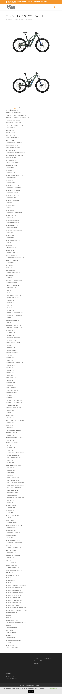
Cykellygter (9, 210)
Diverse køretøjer (10, 255)
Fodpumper (9, 300)
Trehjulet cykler (10, 615)
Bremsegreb (9, 150)
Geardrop (8, 322)
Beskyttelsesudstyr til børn (13, 142)
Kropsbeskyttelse (10, 405)
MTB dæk (8, 435)
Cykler (8, 242)
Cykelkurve (9, 205)
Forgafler (8, 305)
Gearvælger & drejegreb (12, 327)
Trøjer (7, 617)
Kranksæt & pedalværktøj (13, 402)
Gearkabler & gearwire (12, 325)
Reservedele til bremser (12, 487)
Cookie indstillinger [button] (52, 688)
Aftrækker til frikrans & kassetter (15, 115)
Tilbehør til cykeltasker (12, 602)
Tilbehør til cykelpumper (12, 600)
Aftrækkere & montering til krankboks (16, 117)
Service (8, 517)
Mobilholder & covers (12, 430)
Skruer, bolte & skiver (12, 532)
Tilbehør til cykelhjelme (12, 595)
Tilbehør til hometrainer (12, 605)
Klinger (8, 385)
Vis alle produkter (39, 661)
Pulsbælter (9, 462)
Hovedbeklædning (11, 352)
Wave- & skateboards (12, 647)
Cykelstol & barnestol (12, 220)
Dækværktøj (9, 250)
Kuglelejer (9, 410)
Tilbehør (8, 582)
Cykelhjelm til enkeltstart (13, 190)
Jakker (7, 355)
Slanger (8, 537)
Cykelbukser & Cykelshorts (13, 175)
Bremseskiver (9, 157)
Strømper (8, 557)
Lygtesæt (8, 427)
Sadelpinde (9, 507)
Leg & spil (8, 417)
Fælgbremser (9, 287)
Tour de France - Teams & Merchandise (17, 610)
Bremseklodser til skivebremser (14, 155)
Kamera (8, 360)
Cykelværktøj (9, 237)
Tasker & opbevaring (11, 575)
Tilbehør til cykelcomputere (13, 592)
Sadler (8, 512)
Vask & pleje (9, 635)
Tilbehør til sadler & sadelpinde (14, 607)
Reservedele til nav (11, 490)
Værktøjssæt (9, 637)
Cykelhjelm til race (11, 195)
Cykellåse (8, 207)
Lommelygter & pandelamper (14, 420)
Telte (7, 577)
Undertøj (8, 630)
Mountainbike (10, 432)
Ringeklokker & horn (11, 492)
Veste (7, 642)
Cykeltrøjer (9, 235)
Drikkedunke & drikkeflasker (13, 257)
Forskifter (8, 310)
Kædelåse (8, 370)
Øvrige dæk (9, 447)
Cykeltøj (8, 232)
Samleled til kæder (11, 515)
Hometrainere (10, 350)
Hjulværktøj (9, 347)
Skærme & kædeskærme (12, 525)
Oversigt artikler (48, 658)
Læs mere (42, 688)
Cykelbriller (9, 172)
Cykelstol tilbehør (11, 225)
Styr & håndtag (10, 562)
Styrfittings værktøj (11, 567)
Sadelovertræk (10, 505)
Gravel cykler (9, 330)
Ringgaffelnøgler (10, 495)
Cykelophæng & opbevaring (13, 212)
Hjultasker (9, 345)
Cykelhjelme (9, 197)
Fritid (7, 317)
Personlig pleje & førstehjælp (14, 452)
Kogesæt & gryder (11, 390)
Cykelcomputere (10, 177)
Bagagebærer (9, 127)
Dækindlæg (9, 245)
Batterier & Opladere (12, 137)
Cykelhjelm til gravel (11, 192)
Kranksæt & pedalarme (12, 400)
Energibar (9, 277)
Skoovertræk (9, 530)
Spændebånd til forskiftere (13, 542)
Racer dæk (9, 467)
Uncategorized (10, 627)
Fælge (7, 290)
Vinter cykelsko (10, 645)
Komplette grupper (11, 392)
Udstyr (8, 625)
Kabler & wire (10, 357)
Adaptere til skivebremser (13, 112)
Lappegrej (9, 415)
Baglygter (8, 130)
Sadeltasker (9, 510)
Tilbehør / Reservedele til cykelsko (15, 585)
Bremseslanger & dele (12, 160)
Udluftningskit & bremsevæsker (14, 622)
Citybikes (8, 167)
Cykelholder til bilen (11, 200)
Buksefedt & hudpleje (12, 162)
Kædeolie (8, 372)
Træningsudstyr (10, 612)
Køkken (8, 395)
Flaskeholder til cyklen (12, 295)
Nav (7, 445)
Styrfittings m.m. (10, 565)
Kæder (8, 375)
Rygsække (8, 502)
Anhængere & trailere (12, 120)
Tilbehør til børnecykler (12, 590)
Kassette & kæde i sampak (13, 362)
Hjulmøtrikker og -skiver (12, 342)
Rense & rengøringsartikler (13, 482)
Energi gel (9, 275)
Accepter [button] (31, 691)
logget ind (16, 108)
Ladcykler (8, 412)
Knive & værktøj (10, 387)
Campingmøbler (10, 165)
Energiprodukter (10, 282)
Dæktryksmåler (10, 247)
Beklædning (9, 140)
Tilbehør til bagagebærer (13, 587)
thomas (10, 19)
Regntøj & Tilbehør (11, 477)
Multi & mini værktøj (11, 442)
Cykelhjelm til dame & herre (13, 187)
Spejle (8, 545)
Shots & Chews (10, 520)
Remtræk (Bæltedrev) (12, 480)
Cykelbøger (9, 170)
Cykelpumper (9, 215)
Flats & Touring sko (11, 297)
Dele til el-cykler (10, 252)
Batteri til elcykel (10, 135)
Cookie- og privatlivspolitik (27, 685)
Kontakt (36, 663)
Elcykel (8, 267)
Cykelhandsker (10, 182)
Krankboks (9, 397)
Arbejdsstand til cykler (12, 122)
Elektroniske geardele (12, 272)
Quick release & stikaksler (13, 465)
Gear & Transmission (12, 320)
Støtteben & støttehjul (12, 555)
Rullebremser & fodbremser (13, 497)
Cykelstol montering (11, 222)
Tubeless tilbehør (11, 620)
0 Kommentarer (29, 19)
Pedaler (8, 450)
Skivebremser (10, 527)
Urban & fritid (10, 632)
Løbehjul (8, 425)
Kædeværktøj (9, 377)
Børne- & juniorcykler (12, 147)
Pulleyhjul (9, 460)
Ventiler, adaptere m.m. (12, 640)
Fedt (7, 292)
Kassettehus (9, 365)
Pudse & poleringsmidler (13, 457)
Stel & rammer (10, 550)
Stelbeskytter (9, 552)
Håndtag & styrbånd (11, 337)
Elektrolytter (9, 270)
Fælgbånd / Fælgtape (12, 285)
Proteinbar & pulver (11, 455)
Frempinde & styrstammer (13, 312)
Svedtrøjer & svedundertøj (13, 570)
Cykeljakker (9, 202)
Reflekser (8, 475)
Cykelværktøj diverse (11, 240)
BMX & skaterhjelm (11, 145)
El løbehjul (9, 265)
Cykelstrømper (10, 227)
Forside (36, 658)
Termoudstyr (9, 580)
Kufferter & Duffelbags (12, 407)
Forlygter (8, 307)
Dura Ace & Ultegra (11, 260)
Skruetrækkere (10, 535)
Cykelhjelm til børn (11, 185)
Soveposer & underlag (12, 540)
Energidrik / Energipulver (13, 280)
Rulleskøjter (9, 500)
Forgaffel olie (9, 302)
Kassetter (8, 367)
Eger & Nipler (9, 262)
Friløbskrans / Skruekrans (13, 315)
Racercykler (9, 470)
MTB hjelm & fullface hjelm (13, 437)
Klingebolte (9, 382)
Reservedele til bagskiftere (13, 485)
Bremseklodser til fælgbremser (14, 152)
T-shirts (8, 572)
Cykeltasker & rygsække (12, 230)
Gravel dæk (9, 332)
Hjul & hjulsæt (10, 340)
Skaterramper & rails (11, 522)
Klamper (8, 380)
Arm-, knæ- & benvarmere (13, 125)
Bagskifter (9, 132)
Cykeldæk (8, 180)
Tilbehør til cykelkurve (12, 597)
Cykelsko (8, 217)
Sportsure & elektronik (12, 547)
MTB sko (8, 440)
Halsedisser (9, 335)
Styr (7, 560)
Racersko (8, 472)
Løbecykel (8, 422)
